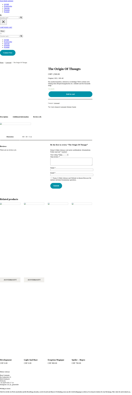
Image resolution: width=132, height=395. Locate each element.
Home (2, 62)
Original (69, 107)
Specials (6, 8)
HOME (6, 4)
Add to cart (70, 94)
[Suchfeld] (21, 17)
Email (52, 173)
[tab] (4, 117)
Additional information (21, 117)
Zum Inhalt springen (6, 1)
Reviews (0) (37, 117)
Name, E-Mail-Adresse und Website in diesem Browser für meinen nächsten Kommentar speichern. (70, 179)
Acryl (52, 107)
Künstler (7, 10)
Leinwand (8, 62)
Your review (55, 157)
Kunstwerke (8, 6)
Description (4, 117)
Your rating (54, 155)
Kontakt (6, 12)
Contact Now (7, 53)
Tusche (74, 107)
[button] (1, 15)
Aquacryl (57, 107)
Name (52, 168)
